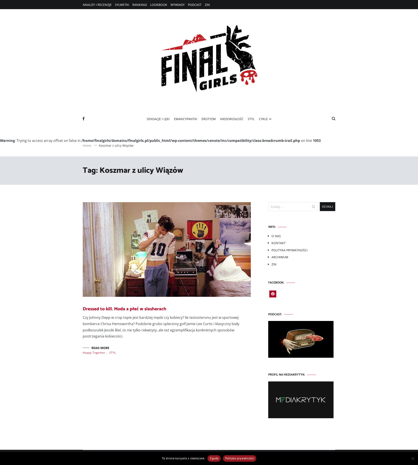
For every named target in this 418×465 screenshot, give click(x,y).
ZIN (207, 5)
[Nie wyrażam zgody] (412, 458)
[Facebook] (272, 294)
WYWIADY (177, 5)
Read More (100, 348)
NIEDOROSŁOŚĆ (231, 119)
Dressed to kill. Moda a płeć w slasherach (124, 309)
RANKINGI (139, 5)
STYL (251, 119)
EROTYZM (209, 119)
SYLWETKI (122, 5)
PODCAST (195, 5)
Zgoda (214, 458)
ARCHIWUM (279, 257)
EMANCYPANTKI (185, 119)
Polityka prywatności (239, 458)
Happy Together (94, 352)
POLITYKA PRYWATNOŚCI (289, 250)
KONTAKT (278, 243)
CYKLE (263, 119)
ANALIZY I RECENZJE (97, 5)
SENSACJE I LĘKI (158, 119)
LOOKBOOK (158, 5)
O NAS (276, 236)
